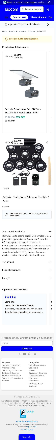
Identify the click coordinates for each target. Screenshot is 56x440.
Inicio (4, 31)
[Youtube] (24, 354)
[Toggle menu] (6, 17)
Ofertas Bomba (38, 17)
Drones (32, 370)
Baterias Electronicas (17, 31)
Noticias (5, 381)
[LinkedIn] (34, 354)
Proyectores (33, 381)
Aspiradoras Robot (36, 375)
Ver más (27, 437)
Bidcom (31, 31)
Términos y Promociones (12, 378)
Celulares (32, 386)
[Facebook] (19, 354)
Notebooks (33, 368)
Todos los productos (37, 365)
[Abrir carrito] (47, 9)
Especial (17, 17)
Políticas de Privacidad (11, 375)
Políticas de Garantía (10, 373)
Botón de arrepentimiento (27, 421)
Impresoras (33, 378)
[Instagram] (29, 354)
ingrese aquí (31, 426)
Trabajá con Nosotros (11, 365)
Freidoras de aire (36, 383)
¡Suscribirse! (27, 348)
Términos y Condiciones (12, 370)
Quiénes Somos (8, 368)
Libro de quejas (27, 430)
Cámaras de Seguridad (38, 373)
